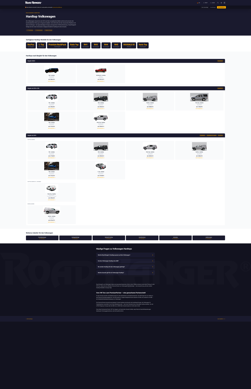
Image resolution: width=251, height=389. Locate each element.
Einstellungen (213, 7)
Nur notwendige (205, 7)
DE (198, 2)
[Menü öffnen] (224, 2)
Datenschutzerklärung (57, 7)
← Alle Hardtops (29, 318)
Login (213, 2)
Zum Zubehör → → (221, 318)
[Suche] (218, 3)
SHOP (206, 2)
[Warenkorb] (221, 2)
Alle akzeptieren (221, 7)
